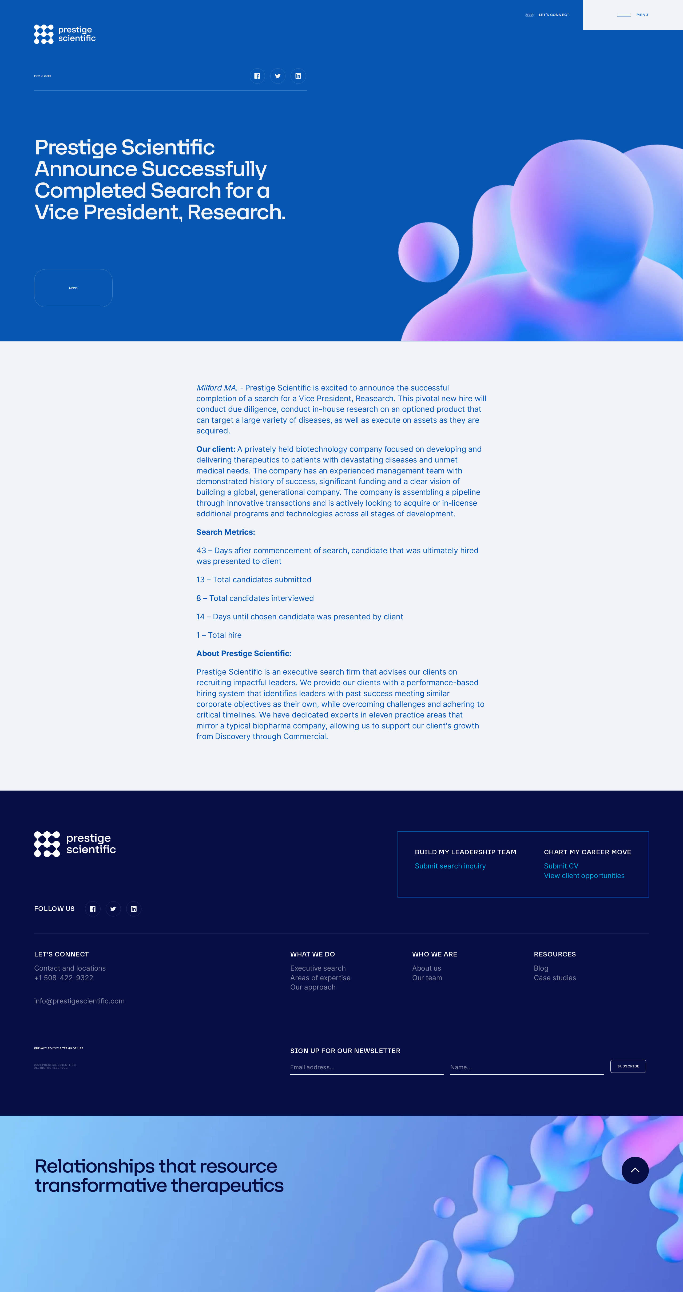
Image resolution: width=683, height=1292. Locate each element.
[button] (61, 954)
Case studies (555, 978)
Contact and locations (70, 968)
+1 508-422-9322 (63, 978)
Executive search (318, 968)
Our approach (313, 987)
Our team (427, 978)
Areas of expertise (320, 978)
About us (427, 968)
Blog (541, 968)
